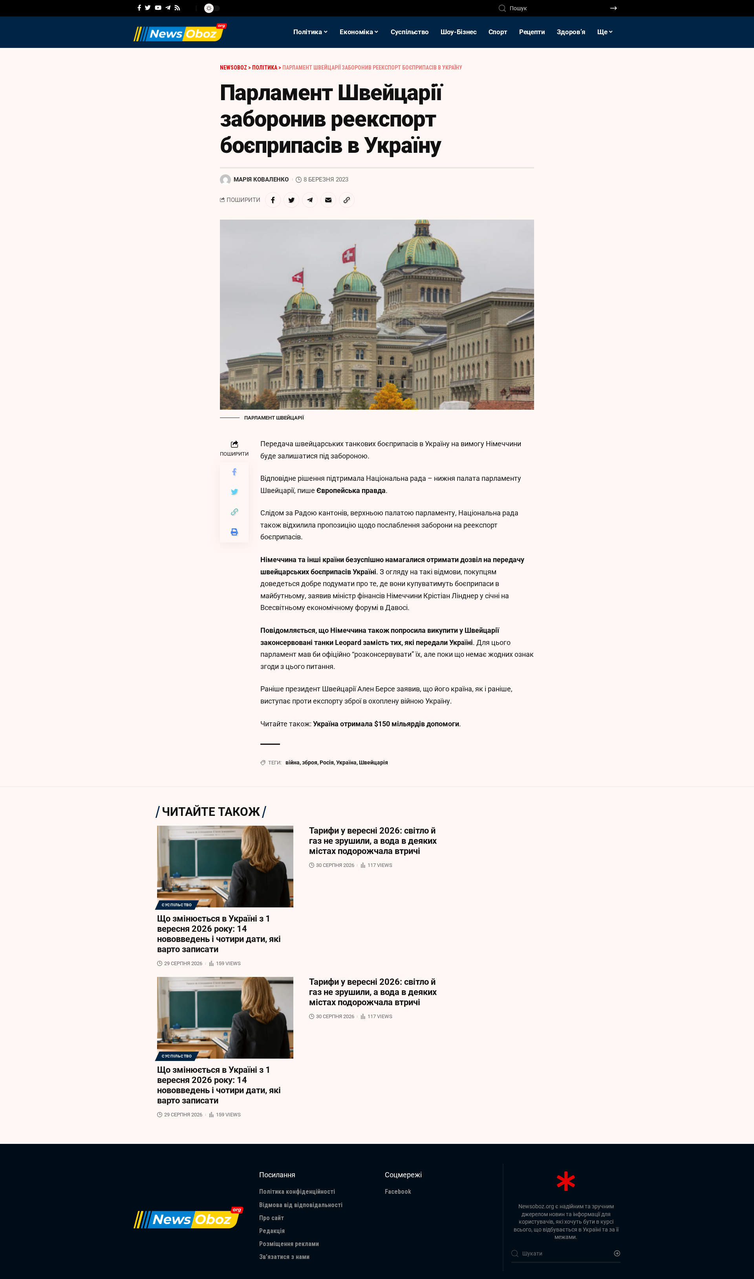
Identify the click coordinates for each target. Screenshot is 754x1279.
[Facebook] (139, 8)
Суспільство (177, 905)
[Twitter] (148, 8)
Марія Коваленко (261, 179)
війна (292, 762)
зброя (309, 762)
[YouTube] (158, 8)
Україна (346, 762)
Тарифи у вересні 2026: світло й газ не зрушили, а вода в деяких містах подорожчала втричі (373, 841)
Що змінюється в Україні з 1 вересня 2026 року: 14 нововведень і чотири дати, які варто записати (219, 934)
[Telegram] (167, 8)
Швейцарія (373, 762)
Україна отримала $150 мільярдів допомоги (386, 724)
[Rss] (177, 8)
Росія (327, 762)
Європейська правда (351, 490)
